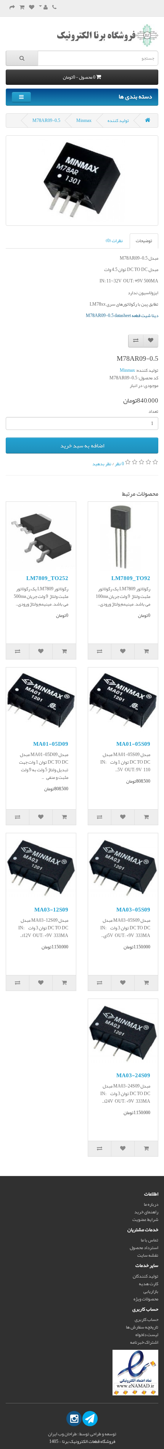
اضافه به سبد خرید (82, 445)
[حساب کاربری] (43, 7)
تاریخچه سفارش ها (142, 1327)
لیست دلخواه (146, 1334)
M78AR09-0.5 (46, 120)
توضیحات (144, 240)
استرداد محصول (144, 1247)
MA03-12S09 (51, 909)
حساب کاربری (146, 1319)
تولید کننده (118, 120)
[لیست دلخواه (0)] (31, 7)
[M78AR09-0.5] (82, 180)
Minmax (84, 120)
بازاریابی (150, 1291)
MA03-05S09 (133, 909)
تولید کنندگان (145, 1276)
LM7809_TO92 (130, 578)
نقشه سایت (147, 1255)
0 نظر (119, 463)
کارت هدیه (148, 1283)
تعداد (153, 411)
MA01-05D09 (50, 744)
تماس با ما (149, 1239)
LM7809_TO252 (47, 578)
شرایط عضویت (145, 1219)
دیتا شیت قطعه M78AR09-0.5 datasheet (122, 315)
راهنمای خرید (146, 1211)
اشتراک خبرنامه (144, 1342)
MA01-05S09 (133, 744)
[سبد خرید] (21, 7)
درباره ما (151, 1204)
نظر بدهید (101, 463)
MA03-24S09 (133, 1075)
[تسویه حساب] (12, 7)
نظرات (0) (114, 240)
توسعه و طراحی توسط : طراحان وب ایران (82, 1433)
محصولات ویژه (145, 1298)
